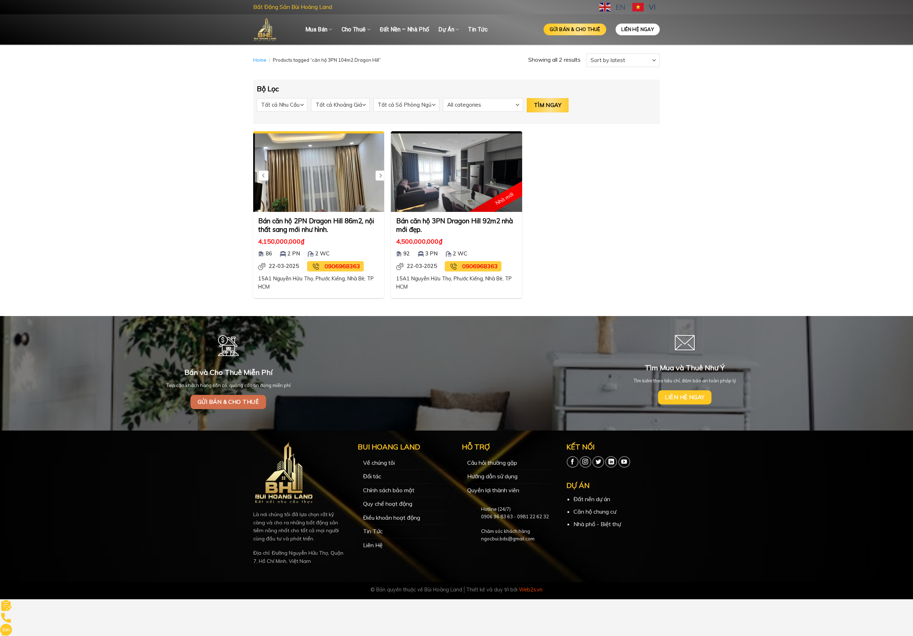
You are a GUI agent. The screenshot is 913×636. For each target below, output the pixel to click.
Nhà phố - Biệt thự (597, 524)
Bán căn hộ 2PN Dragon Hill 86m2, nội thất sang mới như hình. (316, 225)
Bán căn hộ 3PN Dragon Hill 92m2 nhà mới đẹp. (454, 225)
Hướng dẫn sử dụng (492, 476)
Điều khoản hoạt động (391, 517)
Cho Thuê (354, 29)
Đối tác (372, 476)
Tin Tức (478, 29)
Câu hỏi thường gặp (492, 462)
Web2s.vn (530, 589)
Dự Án (446, 29)
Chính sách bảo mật (388, 490)
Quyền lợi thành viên (493, 490)
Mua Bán (316, 29)
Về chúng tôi (379, 462)
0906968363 (342, 266)
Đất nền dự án (591, 499)
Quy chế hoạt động (387, 503)
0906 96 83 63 (497, 516)
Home (259, 60)
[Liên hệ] (6, 604)
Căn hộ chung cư (594, 511)
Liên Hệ (373, 545)
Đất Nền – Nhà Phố (404, 29)
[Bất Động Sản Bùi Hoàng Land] (274, 29)
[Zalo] (6, 629)
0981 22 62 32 (533, 516)
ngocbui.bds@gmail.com (508, 538)
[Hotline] (6, 617)
